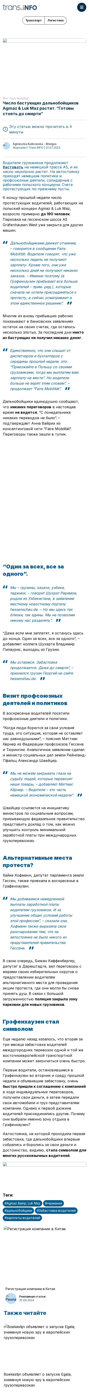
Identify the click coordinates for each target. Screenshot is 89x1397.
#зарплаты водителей (22, 1218)
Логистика (55, 20)
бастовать (13, 167)
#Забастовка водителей (56, 1210)
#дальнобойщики (18, 1210)
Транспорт (33, 20)
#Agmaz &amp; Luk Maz (22, 1203)
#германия (53, 1203)
